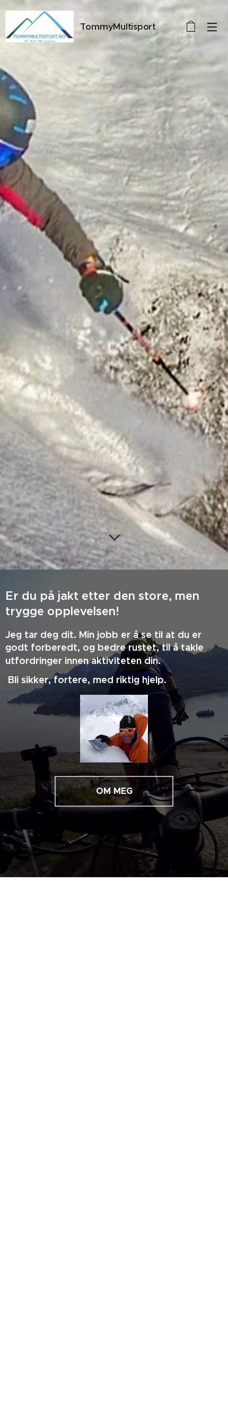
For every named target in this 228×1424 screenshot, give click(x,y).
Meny (212, 26)
